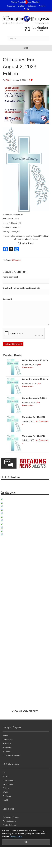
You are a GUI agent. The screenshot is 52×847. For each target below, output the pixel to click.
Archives (42, 6)
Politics (6, 788)
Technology (8, 784)
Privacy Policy (16, 836)
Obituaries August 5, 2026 (34, 398)
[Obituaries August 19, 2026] (13, 367)
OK (26, 842)
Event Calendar (9, 821)
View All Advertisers (25, 711)
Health (5, 800)
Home (5, 736)
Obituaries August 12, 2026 (35, 379)
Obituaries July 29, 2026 (33, 417)
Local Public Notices (11, 755)
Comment (7, 299)
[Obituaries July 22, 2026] (13, 442)
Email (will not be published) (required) (21, 288)
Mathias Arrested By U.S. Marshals (25, 2)
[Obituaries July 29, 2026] (13, 423)
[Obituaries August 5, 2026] (13, 404)
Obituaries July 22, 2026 (33, 436)
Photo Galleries (9, 825)
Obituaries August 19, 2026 (35, 360)
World (5, 792)
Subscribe (32, 6)
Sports (5, 776)
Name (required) (10, 277)
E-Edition (21, 6)
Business (7, 796)
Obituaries (16, 260)
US (4, 772)
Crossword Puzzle (11, 817)
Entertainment (9, 780)
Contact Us (11, 6)
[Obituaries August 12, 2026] (13, 386)
